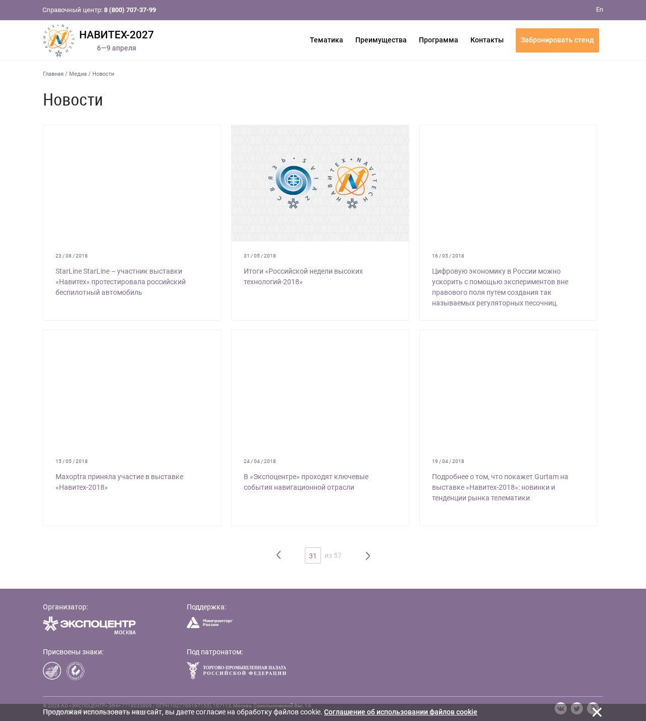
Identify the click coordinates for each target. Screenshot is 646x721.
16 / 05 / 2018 (448, 256)
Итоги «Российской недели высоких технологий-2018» (303, 276)
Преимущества (381, 40)
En (599, 9)
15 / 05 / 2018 (72, 461)
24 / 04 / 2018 (260, 461)
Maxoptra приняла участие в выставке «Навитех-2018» (119, 482)
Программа (438, 40)
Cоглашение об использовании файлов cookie (400, 712)
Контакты (487, 40)
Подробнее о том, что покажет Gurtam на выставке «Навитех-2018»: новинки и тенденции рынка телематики (500, 487)
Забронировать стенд (557, 40)
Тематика (326, 40)
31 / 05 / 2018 (260, 256)
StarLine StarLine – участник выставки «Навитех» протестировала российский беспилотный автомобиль (121, 281)
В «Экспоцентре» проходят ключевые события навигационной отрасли (306, 482)
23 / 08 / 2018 (72, 256)
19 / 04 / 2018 (448, 461)
